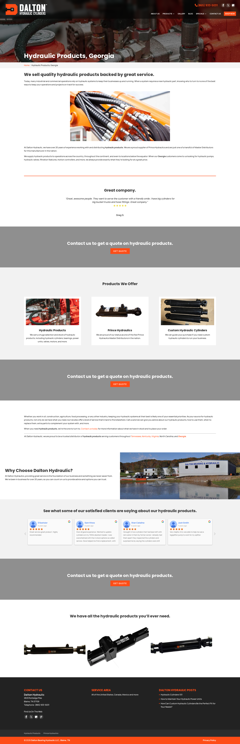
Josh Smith (136, 522)
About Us (155, 14)
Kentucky (146, 436)
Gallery (181, 14)
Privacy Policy (209, 740)
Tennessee (136, 436)
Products (167, 14)
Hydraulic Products (32, 733)
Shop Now (230, 13)
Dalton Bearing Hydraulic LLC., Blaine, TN (50, 740)
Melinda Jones (185, 522)
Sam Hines (43, 522)
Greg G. (120, 215)
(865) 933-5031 (208, 5)
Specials (200, 14)
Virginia (154, 436)
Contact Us (215, 14)
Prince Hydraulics (51, 733)
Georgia (182, 436)
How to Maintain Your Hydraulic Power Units (181, 699)
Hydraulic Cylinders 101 (171, 694)
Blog (190, 14)
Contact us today (89, 428)
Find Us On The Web (33, 711)
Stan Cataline (91, 522)
